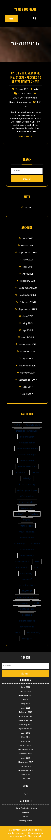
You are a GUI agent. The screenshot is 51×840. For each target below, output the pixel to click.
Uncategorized (24, 102)
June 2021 (27, 259)
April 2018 (27, 358)
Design (25, 812)
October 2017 (27, 372)
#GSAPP (19, 513)
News (12, 102)
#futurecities (27, 496)
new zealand (21, 602)
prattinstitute (27, 608)
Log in (28, 207)
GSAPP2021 (27, 591)
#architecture (32, 424)
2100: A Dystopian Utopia (25, 97)
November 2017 (27, 365)
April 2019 (28, 330)
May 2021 (28, 266)
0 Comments (24, 93)
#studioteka (27, 525)
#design (27, 478)
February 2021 (27, 280)
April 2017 (27, 394)
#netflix (27, 519)
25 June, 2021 (21, 89)
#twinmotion (27, 549)
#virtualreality (21, 561)
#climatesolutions (27, 466)
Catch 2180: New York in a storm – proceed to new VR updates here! (25, 77)
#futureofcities (27, 502)
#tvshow (35, 543)
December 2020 (28, 288)
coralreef (27, 579)
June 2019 (27, 316)
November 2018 (27, 344)
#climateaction (27, 442)
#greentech (26, 507)
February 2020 (28, 302)
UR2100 (17, 632)
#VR (35, 567)
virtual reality (33, 632)
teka (36, 89)
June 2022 (27, 238)
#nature (34, 513)
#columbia (20, 472)
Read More (25, 136)
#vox (37, 561)
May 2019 (28, 323)
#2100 (17, 424)
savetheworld (27, 626)
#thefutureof (27, 537)
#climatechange (27, 454)
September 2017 (28, 379)
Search (27, 178)
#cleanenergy (26, 436)
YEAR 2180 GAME (25, 9)
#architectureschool (27, 430)
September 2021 (28, 252)
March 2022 (27, 245)
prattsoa (27, 614)
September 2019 (28, 309)
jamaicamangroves (27, 597)
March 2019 (27, 337)
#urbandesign (26, 555)
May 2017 (28, 386)
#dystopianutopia (27, 490)
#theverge (19, 543)
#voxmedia (22, 567)
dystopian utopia (27, 585)
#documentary (27, 484)
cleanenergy (27, 573)
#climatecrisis (26, 460)
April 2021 (28, 273)
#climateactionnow (27, 448)
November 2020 (28, 295)
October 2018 (27, 351)
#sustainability (27, 531)
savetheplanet (27, 620)
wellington (27, 638)
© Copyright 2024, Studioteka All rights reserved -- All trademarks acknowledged (25, 833)
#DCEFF (35, 472)
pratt (36, 602)
